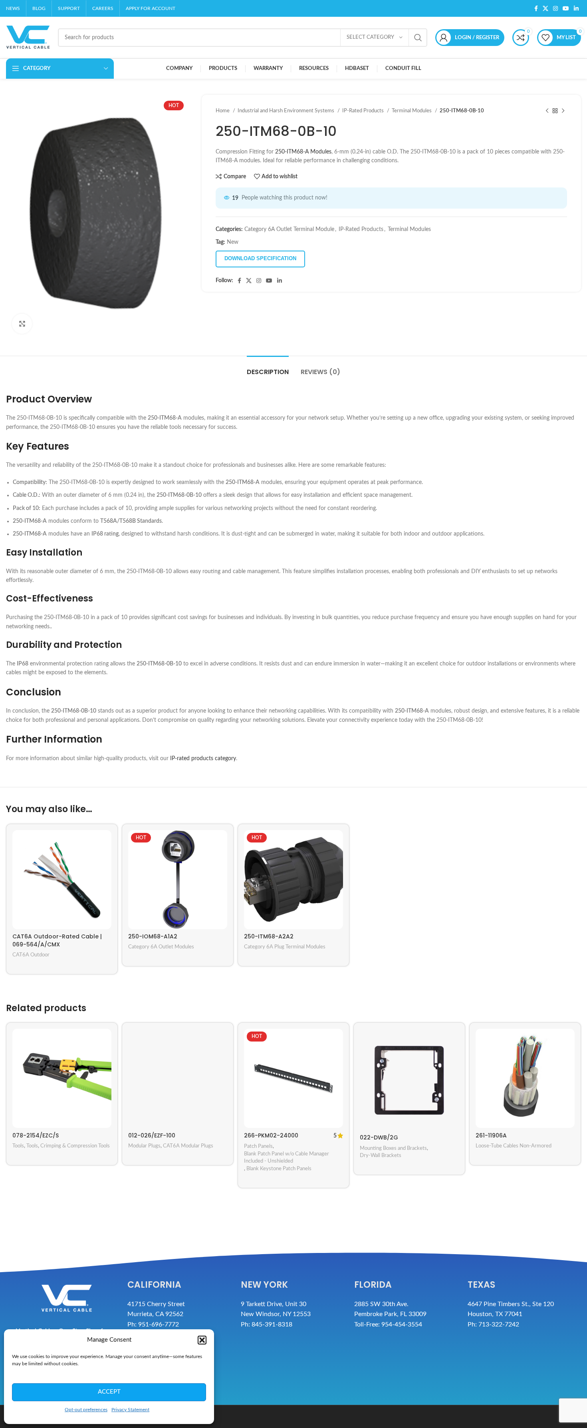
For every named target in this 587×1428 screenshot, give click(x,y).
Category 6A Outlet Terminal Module (289, 229)
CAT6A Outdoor (31, 955)
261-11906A (491, 1135)
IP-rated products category (203, 758)
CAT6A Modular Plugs (188, 1146)
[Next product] (563, 111)
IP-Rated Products (363, 111)
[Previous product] (547, 111)
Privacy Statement (130, 1409)
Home (223, 111)
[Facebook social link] (536, 8)
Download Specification (260, 258)
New (232, 242)
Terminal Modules (412, 111)
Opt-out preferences (86, 1409)
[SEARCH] (418, 37)
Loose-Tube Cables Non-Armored (513, 1146)
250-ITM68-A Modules (303, 152)
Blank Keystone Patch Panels (278, 1168)
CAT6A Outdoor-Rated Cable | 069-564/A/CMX (57, 940)
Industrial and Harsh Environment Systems (286, 111)
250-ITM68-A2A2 (269, 936)
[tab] (268, 368)
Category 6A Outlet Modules (161, 947)
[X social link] (545, 8)
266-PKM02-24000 (271, 1135)
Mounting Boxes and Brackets (393, 1148)
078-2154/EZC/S (35, 1135)
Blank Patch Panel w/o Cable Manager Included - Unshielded (286, 1157)
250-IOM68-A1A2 (152, 936)
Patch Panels (258, 1146)
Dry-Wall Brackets (380, 1155)
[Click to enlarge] (22, 324)
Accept (109, 1392)
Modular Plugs (144, 1146)
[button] (202, 1340)
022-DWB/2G (379, 1137)
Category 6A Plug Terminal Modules (284, 947)
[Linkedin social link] (576, 8)
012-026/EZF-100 (151, 1135)
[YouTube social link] (565, 8)
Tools (18, 1146)
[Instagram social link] (555, 8)
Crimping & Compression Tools (75, 1146)
